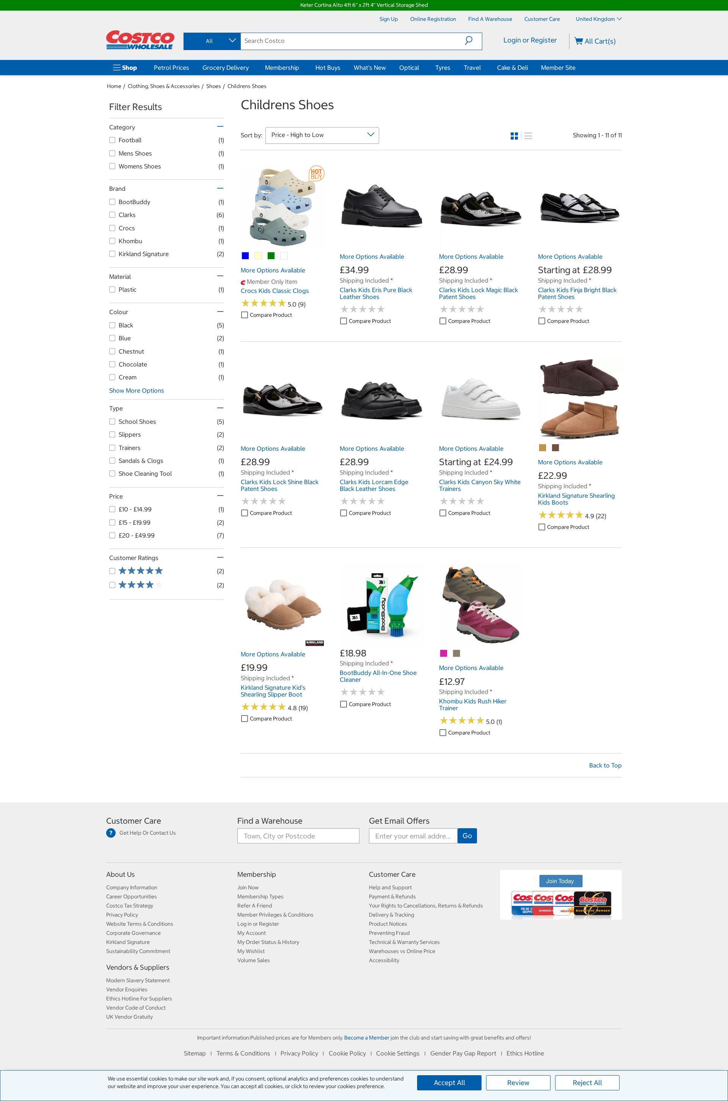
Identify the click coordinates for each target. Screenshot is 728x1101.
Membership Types (260, 896)
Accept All (449, 1082)
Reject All (587, 1082)
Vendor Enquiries (126, 989)
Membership (282, 67)
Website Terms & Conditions (139, 923)
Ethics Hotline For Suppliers (139, 998)
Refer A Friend (254, 905)
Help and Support (390, 887)
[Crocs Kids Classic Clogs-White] (284, 256)
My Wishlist (251, 951)
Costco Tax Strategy (129, 905)
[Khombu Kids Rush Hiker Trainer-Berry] (444, 654)
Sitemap (195, 1053)
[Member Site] (577, 67)
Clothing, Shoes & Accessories (164, 86)
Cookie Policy (347, 1053)
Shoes (213, 86)
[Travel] (482, 67)
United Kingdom (595, 19)
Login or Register (530, 40)
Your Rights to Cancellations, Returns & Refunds (426, 905)
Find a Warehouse (270, 821)
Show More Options (136, 390)
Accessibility (384, 960)
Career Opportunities (131, 896)
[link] (283, 245)
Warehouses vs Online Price (402, 951)
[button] (473, 40)
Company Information (131, 887)
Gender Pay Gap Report (463, 1053)
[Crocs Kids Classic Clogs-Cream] (259, 256)
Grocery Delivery (225, 67)
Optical (409, 67)
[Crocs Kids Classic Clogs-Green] (271, 256)
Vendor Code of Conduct (136, 1007)
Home (114, 86)
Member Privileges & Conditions (275, 914)
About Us (120, 874)
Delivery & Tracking (391, 914)
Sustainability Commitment (138, 951)
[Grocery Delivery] (250, 67)
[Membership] (300, 67)
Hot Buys (327, 67)
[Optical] (420, 67)
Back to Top (605, 765)
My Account (251, 933)
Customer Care (133, 821)
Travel (472, 67)
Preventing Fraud (389, 933)
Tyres (442, 67)
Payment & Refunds (392, 896)
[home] (140, 39)
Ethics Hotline (525, 1053)
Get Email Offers (399, 821)
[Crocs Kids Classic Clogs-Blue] (246, 256)
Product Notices (388, 923)
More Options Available (273, 270)
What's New (370, 67)
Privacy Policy (122, 914)
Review (518, 1082)
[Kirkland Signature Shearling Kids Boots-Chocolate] (556, 448)
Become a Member (366, 1037)
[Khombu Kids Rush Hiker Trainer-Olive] (457, 654)
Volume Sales (253, 960)
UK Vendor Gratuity (129, 1016)
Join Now (248, 887)
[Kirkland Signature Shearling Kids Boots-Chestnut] (543, 448)
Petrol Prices (171, 67)
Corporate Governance (133, 933)
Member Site (558, 67)
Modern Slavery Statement (138, 980)
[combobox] (211, 41)
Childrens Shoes (247, 86)
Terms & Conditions (243, 1053)
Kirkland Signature (128, 942)
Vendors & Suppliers (137, 967)
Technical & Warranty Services (404, 942)
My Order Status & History (268, 942)
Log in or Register (258, 923)
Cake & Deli (512, 67)
